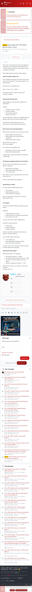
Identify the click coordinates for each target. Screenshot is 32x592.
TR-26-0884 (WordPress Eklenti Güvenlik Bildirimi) (16, 431)
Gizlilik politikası (4, 569)
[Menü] (2, 3)
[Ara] (30, 4)
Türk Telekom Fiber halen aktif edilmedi (14, 372)
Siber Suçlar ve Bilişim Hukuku (11, 388)
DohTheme (12, 580)
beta (26, 49)
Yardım (10, 569)
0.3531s (26, 584)
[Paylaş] (29, 62)
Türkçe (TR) (10, 567)
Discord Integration (5, 578)
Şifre (3, 347)
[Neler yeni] (27, 4)
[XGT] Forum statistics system (10, 572)
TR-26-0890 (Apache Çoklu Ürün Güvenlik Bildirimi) (16, 396)
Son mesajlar (9, 369)
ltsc (3, 51)
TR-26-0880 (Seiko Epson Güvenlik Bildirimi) (15, 558)
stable (7, 51)
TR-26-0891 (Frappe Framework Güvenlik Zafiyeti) (16, 391)
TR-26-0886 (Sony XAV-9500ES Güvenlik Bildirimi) (16, 420)
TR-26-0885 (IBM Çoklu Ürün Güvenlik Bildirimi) (15, 425)
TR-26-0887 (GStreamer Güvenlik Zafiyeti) (14, 415)
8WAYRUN (20, 578)
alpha (22, 49)
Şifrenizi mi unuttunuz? (7, 352)
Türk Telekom (7, 375)
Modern (4, 567)
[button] (31, 585)
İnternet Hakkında (8, 461)
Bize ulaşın (16, 567)
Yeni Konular (9, 466)
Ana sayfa (15, 569)
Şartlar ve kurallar (24, 567)
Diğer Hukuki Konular (8, 381)
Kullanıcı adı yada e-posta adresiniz (10, 341)
